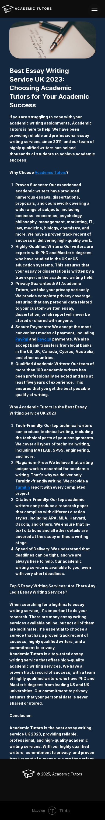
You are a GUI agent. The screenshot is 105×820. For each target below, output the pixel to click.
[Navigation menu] (94, 10)
